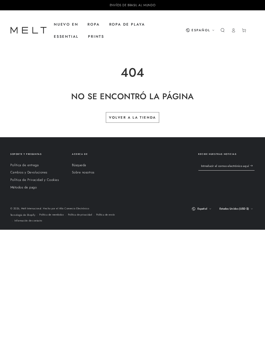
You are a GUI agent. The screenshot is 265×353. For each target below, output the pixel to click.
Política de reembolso (51, 215)
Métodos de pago (23, 187)
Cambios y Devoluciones (28, 172)
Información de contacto (28, 220)
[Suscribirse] (252, 165)
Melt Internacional (31, 208)
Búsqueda (79, 165)
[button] (222, 30)
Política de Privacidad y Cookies (34, 179)
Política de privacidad (80, 215)
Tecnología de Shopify (22, 215)
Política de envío (105, 215)
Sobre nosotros (83, 172)
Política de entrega (24, 165)
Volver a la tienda (132, 117)
